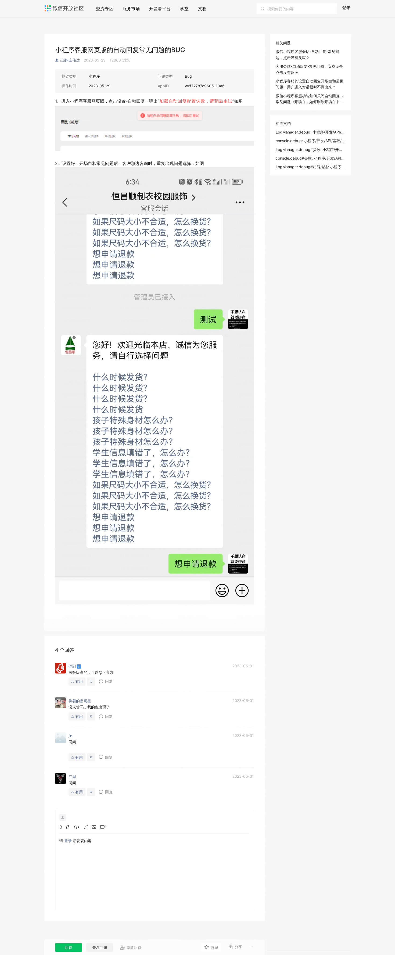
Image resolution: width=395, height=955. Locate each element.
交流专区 (104, 8)
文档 (202, 8)
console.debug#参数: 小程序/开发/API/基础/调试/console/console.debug (310, 158)
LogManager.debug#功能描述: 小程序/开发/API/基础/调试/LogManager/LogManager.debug (310, 166)
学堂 (184, 8)
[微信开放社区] (64, 8)
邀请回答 (133, 947)
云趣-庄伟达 (69, 60)
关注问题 (99, 947)
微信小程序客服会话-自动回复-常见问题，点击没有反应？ (307, 54)
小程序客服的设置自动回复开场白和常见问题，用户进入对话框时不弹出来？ (309, 84)
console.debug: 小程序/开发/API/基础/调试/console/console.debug (310, 140)
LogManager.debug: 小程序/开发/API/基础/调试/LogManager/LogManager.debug (310, 132)
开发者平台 (160, 8)
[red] (68, 826)
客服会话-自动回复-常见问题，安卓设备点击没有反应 (309, 69)
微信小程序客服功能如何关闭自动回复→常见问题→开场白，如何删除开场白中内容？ (309, 99)
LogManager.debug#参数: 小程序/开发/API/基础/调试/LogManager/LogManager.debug (310, 149)
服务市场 (131, 8)
